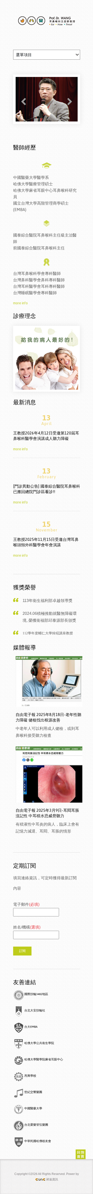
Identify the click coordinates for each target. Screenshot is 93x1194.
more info (20, 303)
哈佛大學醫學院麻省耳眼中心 (43, 1059)
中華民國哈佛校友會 (37, 1141)
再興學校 (30, 1075)
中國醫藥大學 (33, 1108)
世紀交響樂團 (33, 1092)
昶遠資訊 (52, 1179)
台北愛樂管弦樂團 (36, 1124)
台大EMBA (30, 1026)
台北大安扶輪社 (34, 1010)
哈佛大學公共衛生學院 (39, 1043)
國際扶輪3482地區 (36, 994)
